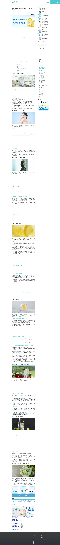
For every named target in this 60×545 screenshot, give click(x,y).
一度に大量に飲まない (19, 51)
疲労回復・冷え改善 (41, 73)
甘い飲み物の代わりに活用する (20, 62)
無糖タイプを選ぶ (41, 78)
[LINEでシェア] (34, 14)
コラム (35, 537)
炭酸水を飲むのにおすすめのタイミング (21, 56)
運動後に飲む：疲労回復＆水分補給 (21, 59)
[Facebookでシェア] (33, 14)
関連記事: (18, 70)
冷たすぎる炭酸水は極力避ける (20, 53)
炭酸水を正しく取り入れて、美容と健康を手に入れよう (23, 68)
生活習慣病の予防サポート (42, 75)
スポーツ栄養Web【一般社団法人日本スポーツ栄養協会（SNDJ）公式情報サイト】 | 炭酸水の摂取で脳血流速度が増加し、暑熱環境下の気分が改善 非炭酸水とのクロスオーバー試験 (24, 501)
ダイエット (40, 62)
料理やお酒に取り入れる (19, 64)
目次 (22, 37)
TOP (34, 535)
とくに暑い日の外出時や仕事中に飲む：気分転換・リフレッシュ (24, 60)
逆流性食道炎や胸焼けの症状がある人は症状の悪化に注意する (24, 55)
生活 (39, 59)
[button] (48, 2)
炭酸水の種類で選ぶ (19, 66)
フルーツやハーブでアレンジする (20, 63)
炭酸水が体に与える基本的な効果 (42, 67)
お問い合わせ (42, 537)
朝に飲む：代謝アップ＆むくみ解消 (21, 57)
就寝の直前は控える (19, 54)
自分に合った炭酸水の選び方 (20, 65)
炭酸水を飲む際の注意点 (41, 77)
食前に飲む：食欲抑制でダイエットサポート (22, 58)
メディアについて (42, 535)
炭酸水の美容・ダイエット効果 (42, 68)
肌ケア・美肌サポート (41, 70)
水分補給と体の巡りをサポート (42, 76)
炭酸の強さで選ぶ (19, 67)
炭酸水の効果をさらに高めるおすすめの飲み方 (22, 61)
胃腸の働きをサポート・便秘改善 (42, 72)
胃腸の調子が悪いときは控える (20, 52)
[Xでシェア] (31, 14)
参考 (17, 69)
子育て (40, 60)
